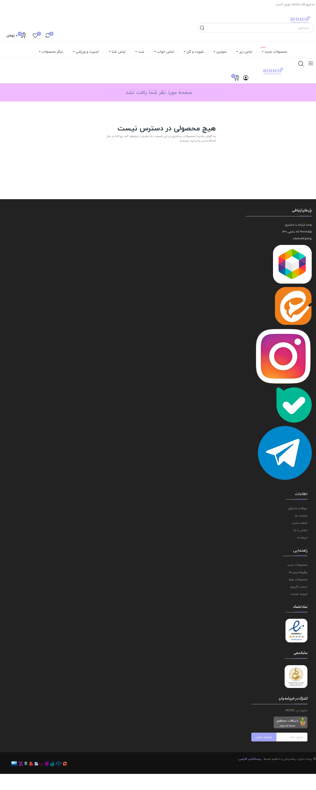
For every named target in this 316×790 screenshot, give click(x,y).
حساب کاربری (298, 586)
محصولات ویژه (298, 579)
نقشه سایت (299, 523)
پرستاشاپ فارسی (250, 758)
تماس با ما (300, 530)
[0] (48, 35)
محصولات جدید (297, 564)
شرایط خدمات (298, 594)
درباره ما (302, 537)
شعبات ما (301, 515)
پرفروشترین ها (298, 572)
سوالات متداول (297, 508)
